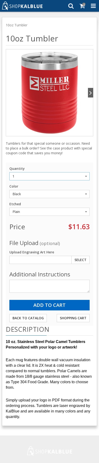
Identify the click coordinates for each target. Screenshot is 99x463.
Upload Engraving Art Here (31, 252)
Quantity (17, 168)
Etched (15, 204)
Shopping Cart (73, 318)
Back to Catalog (28, 318)
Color (13, 186)
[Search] (70, 5)
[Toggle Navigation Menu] (93, 5)
